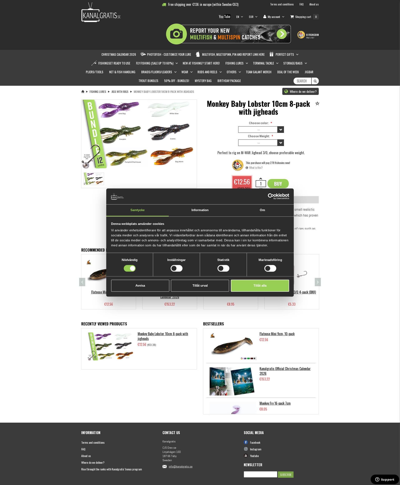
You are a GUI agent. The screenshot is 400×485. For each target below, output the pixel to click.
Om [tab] (262, 210)
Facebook (255, 442)
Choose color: (259, 123)
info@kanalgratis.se (180, 466)
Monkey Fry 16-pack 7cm (275, 403)
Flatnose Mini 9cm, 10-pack (277, 333)
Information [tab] (200, 210)
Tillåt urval (200, 285)
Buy (278, 183)
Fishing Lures (98, 91)
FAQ (83, 449)
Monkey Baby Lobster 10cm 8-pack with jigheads (163, 336)
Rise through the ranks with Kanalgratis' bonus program (111, 469)
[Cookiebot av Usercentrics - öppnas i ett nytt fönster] (271, 196)
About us (86, 456)
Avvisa (140, 285)
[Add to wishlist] (318, 104)
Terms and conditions (93, 442)
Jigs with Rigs (119, 91)
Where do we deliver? (303, 91)
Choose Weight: (259, 136)
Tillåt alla (260, 285)
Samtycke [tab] (137, 210)
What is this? (310, 37)
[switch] (176, 268)
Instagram (255, 449)
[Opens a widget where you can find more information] (384, 480)
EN (238, 16)
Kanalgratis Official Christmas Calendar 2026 (285, 371)
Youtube (254, 456)
